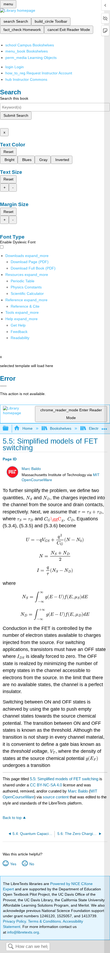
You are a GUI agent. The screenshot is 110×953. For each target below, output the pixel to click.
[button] (19, 331)
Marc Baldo (31, 469)
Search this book (14, 98)
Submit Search (15, 115)
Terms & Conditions (44, 921)
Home (27, 428)
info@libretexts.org (22, 932)
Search (10, 947)
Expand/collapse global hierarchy (9, 428)
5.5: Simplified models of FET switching (64, 779)
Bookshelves (60, 428)
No (31, 864)
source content (56, 797)
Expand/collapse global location (104, 427)
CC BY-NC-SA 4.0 (46, 785)
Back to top (12, 818)
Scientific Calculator (27, 293)
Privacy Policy (14, 921)
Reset (8, 152)
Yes (13, 864)
